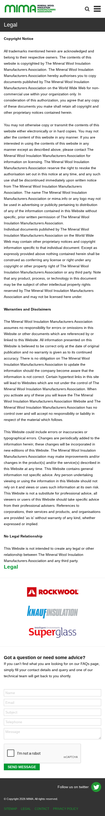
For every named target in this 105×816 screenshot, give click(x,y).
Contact (42, 809)
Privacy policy (65, 809)
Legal (26, 809)
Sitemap (10, 809)
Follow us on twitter (73, 787)
